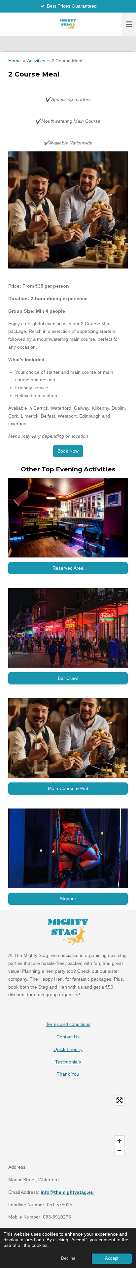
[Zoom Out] (119, 1151)
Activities (36, 60)
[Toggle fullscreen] (119, 1100)
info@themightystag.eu (67, 1192)
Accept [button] (112, 1258)
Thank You (68, 1074)
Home (14, 60)
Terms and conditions (68, 1024)
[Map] (68, 1125)
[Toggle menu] (128, 24)
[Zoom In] (119, 1141)
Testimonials (68, 1061)
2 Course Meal (66, 60)
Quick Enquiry (68, 1049)
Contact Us (68, 1036)
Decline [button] (68, 1258)
